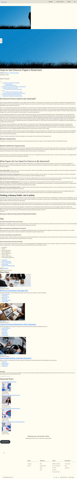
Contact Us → (68, 467)
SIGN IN (69, 1)
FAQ (4, 90)
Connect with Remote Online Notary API (11, 408)
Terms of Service (63, 477)
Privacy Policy (71, 477)
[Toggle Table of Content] (1, 81)
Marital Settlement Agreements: (11, 85)
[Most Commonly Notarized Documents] (6, 400)
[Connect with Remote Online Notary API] (6, 413)
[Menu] (75, 1)
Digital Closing (43, 465)
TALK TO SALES (59, 1)
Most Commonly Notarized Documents (11, 395)
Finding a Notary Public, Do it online (10, 87)
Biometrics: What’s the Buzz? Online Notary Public (13, 421)
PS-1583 (54, 467)
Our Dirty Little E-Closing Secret (9, 381)
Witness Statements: (9, 84)
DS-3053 (54, 469)
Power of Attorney (56, 465)
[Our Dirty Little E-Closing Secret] (6, 387)
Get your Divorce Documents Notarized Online (13, 89)
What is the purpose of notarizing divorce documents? (14, 93)
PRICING (51, 1)
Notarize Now (5, 442)
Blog (66, 465)
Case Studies (67, 463)
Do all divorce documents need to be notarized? (13, 91)
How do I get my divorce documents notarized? (12, 95)
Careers (29, 465)
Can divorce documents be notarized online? (12, 94)
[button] (1, 40)
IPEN (41, 469)
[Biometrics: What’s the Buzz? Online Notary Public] (6, 427)
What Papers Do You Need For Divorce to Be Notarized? (14, 86)
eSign (41, 467)
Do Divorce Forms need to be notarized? (11, 82)
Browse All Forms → (56, 471)
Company (29, 463)
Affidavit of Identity (56, 463)
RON (41, 463)
